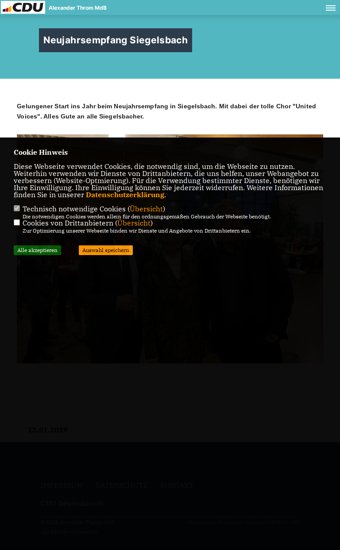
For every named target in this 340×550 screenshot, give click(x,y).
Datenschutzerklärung (125, 194)
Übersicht (146, 208)
